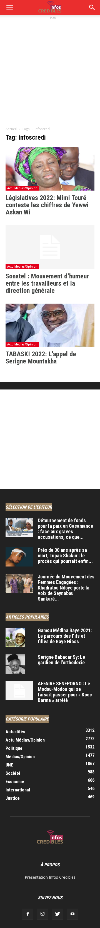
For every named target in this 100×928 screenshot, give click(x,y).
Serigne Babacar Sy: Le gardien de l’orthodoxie (61, 659)
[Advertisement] (50, 71)
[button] (92, 7)
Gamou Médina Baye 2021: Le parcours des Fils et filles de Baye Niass (65, 635)
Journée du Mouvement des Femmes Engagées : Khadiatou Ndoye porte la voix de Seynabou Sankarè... (66, 588)
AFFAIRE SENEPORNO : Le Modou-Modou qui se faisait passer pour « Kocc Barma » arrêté (65, 692)
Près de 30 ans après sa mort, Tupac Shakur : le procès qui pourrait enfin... (65, 555)
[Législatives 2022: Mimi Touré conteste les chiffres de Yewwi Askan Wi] (50, 169)
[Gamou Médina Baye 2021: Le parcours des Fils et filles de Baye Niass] (15, 637)
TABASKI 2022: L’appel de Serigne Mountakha (41, 357)
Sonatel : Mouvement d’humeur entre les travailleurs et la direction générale (47, 283)
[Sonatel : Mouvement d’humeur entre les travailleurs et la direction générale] (50, 247)
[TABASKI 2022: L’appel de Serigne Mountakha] (50, 325)
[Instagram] (42, 914)
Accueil (11, 129)
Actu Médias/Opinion (22, 188)
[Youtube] (72, 914)
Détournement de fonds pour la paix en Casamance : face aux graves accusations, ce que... (65, 528)
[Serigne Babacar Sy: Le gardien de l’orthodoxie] (15, 664)
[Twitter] (57, 914)
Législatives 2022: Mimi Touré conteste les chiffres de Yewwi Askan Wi (47, 205)
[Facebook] (27, 914)
